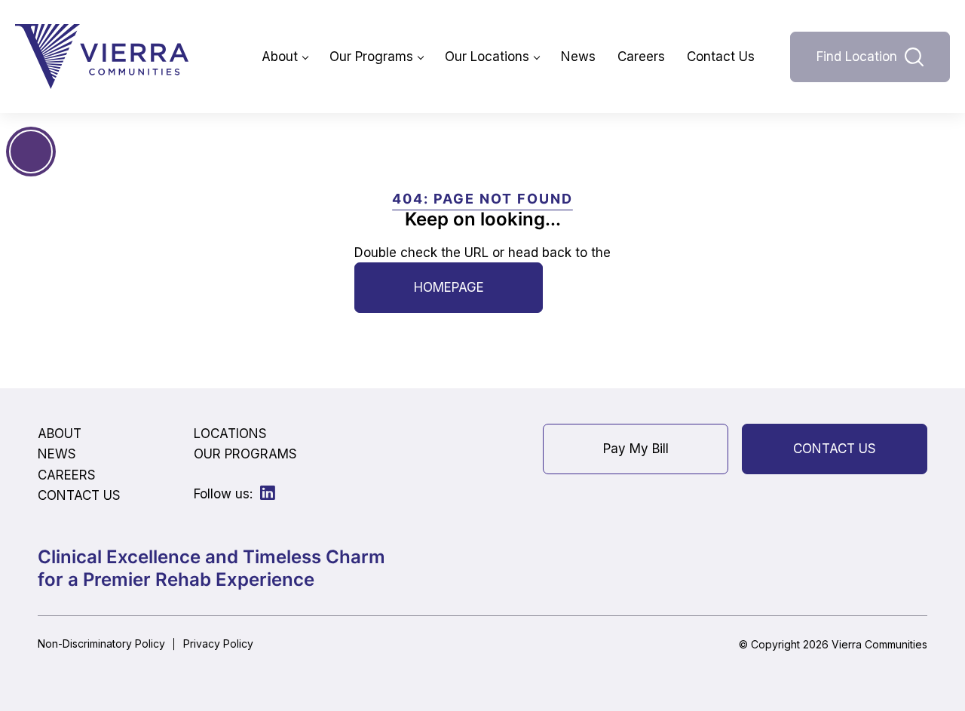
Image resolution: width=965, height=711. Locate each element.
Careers (641, 57)
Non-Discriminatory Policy (101, 643)
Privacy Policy (218, 643)
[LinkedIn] (267, 493)
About (280, 57)
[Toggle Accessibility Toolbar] (31, 151)
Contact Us (721, 57)
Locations (230, 433)
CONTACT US (834, 448)
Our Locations (487, 57)
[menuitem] (284, 57)
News (578, 57)
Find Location (856, 56)
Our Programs (371, 57)
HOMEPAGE (449, 287)
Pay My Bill (636, 448)
